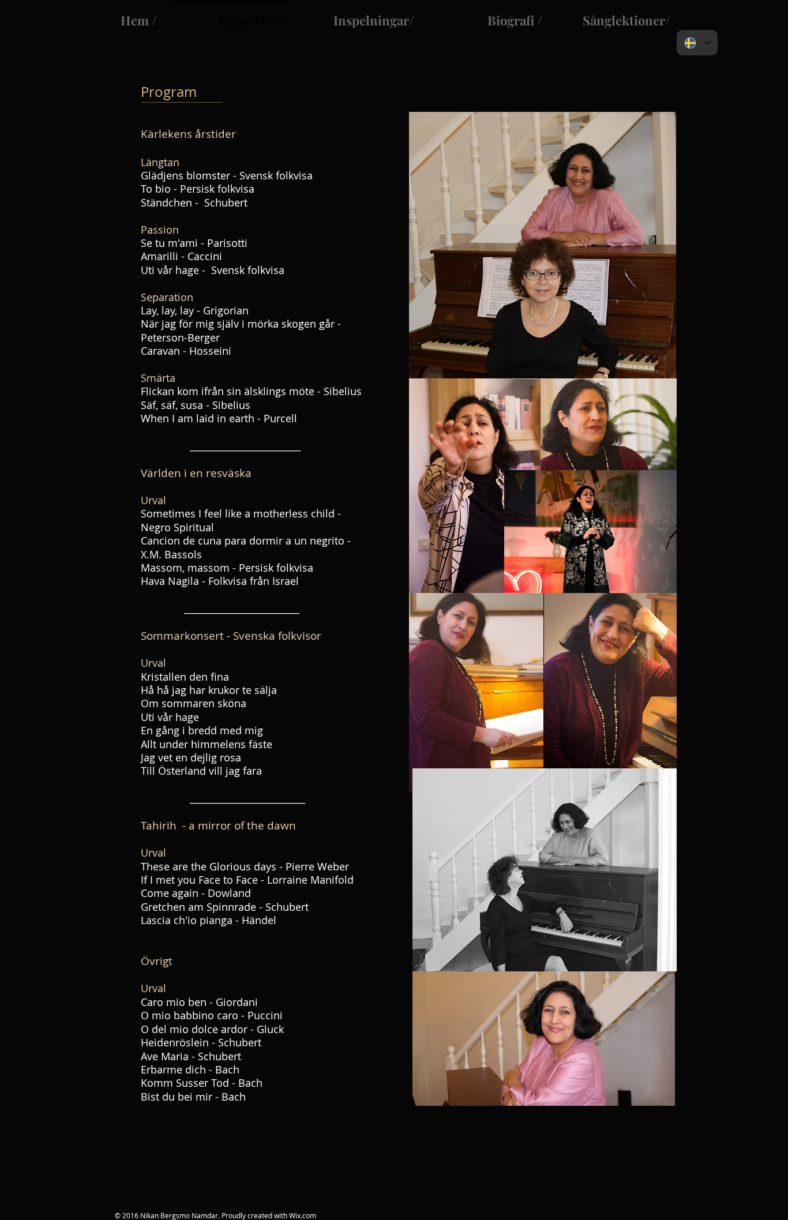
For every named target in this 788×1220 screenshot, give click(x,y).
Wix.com (302, 1215)
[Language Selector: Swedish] (697, 42)
